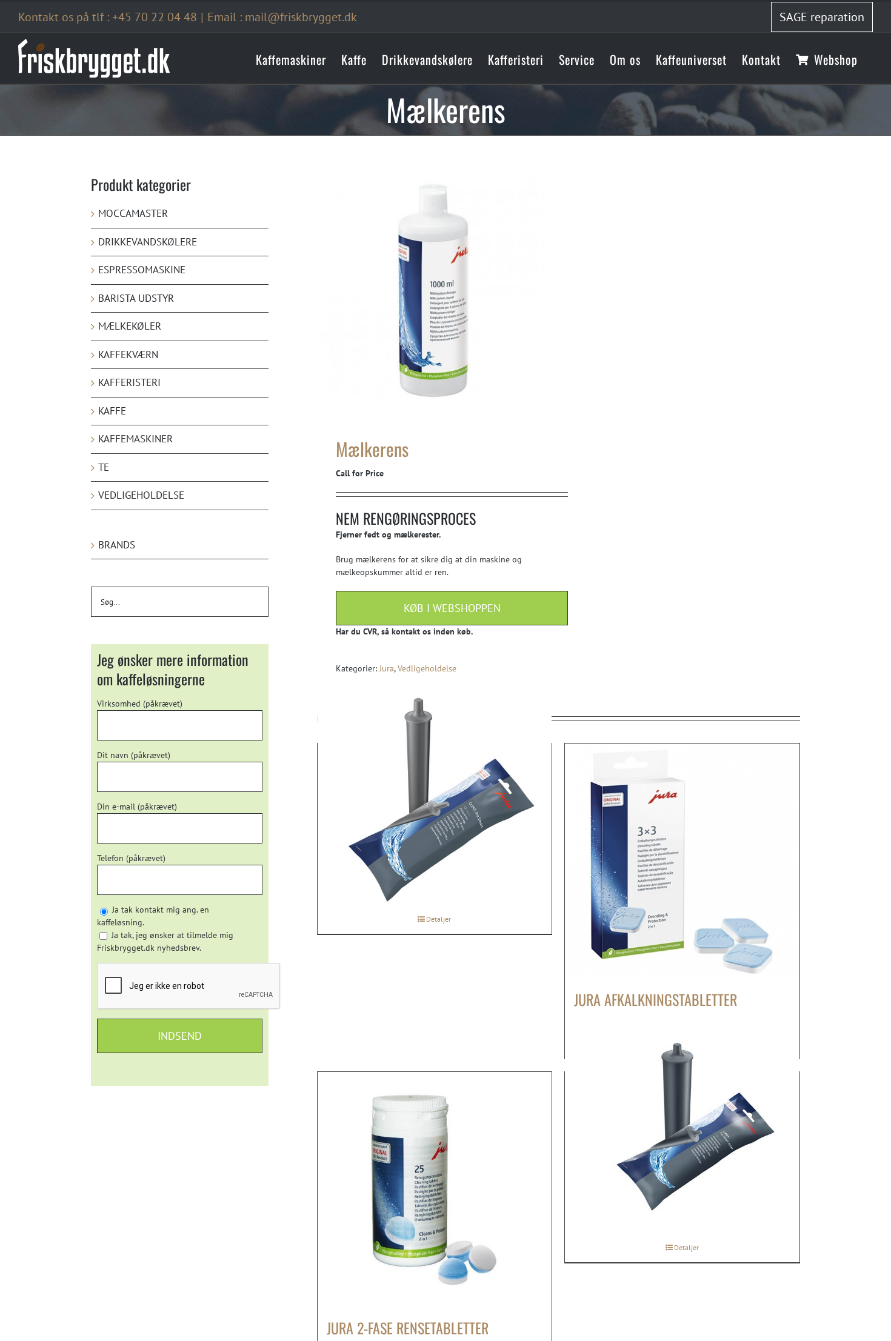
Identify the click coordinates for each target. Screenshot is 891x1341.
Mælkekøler (129, 326)
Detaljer (438, 918)
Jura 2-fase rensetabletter (408, 1328)
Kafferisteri (129, 382)
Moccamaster (133, 213)
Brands (116, 544)
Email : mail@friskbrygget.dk (282, 17)
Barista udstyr (136, 298)
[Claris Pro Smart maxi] (682, 1127)
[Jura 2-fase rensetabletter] (435, 1189)
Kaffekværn (128, 354)
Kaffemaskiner (135, 438)
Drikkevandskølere (147, 241)
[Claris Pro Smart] (435, 799)
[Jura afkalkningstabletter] (682, 861)
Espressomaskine (141, 269)
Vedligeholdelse (427, 668)
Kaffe (112, 411)
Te (103, 467)
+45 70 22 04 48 (154, 17)
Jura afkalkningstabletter (655, 999)
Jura (386, 668)
